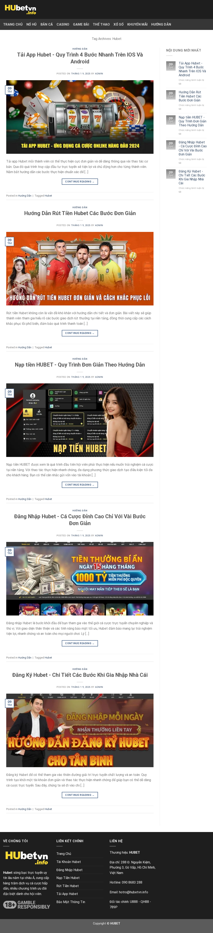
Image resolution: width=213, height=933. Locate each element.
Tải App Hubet (67, 894)
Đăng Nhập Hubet (69, 870)
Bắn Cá (47, 24)
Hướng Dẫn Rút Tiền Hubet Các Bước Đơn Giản (80, 213)
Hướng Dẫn (161, 24)
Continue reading (80, 181)
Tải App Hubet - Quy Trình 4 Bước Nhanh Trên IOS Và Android (192, 69)
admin (99, 73)
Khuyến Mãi (137, 24)
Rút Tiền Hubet (67, 886)
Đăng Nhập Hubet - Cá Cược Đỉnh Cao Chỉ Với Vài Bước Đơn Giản (193, 148)
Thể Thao (101, 24)
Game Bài (81, 24)
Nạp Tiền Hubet (68, 878)
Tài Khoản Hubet (68, 862)
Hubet (48, 195)
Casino (63, 24)
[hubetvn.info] (20, 9)
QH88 (145, 902)
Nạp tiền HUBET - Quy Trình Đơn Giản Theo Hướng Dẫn (80, 365)
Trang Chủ (13, 24)
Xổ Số (119, 24)
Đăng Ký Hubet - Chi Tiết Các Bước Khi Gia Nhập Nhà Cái (80, 675)
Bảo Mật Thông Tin (70, 902)
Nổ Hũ (31, 24)
